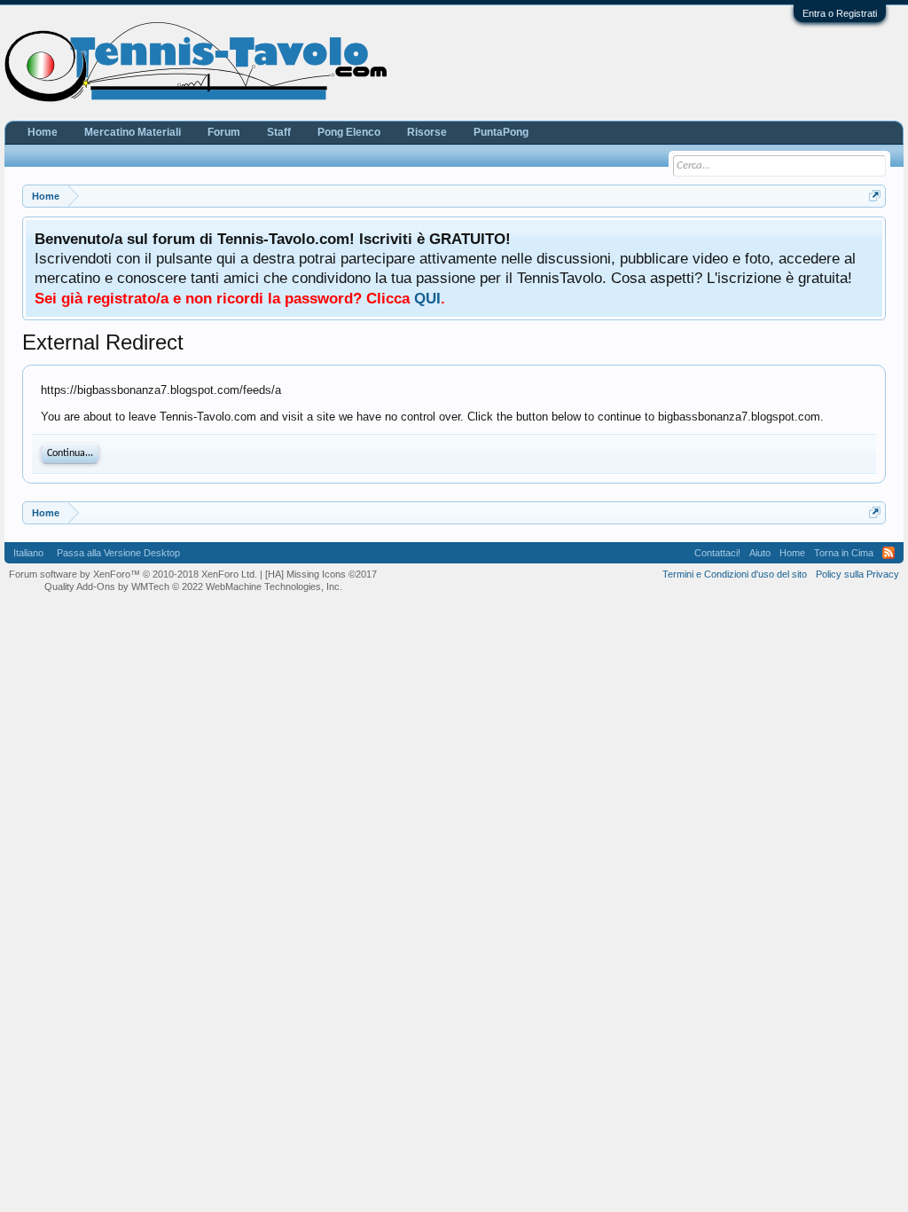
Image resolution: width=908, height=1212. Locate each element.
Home (42, 132)
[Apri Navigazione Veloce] (875, 195)
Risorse (427, 132)
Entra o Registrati (839, 13)
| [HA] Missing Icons (318, 574)
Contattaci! (717, 552)
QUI (427, 298)
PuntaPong (501, 132)
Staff (279, 132)
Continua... (70, 453)
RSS (888, 553)
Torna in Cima (843, 552)
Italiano (28, 552)
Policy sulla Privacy (857, 574)
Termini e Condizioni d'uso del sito (734, 574)
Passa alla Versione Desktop (118, 552)
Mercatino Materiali (132, 132)
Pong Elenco (348, 132)
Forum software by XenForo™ (133, 574)
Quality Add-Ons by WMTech (193, 586)
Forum (223, 132)
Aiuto (760, 552)
